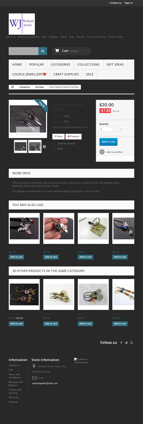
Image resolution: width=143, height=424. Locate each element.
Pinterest (74, 136)
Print (60, 148)
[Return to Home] (12, 87)
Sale (89, 74)
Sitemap (80, 37)
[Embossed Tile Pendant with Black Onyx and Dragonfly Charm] (93, 228)
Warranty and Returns (29, 37)
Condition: (58, 121)
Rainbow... (118, 313)
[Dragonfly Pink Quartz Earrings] (24, 294)
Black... (82, 313)
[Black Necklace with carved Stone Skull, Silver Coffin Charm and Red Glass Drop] (58, 228)
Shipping (53, 37)
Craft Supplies (66, 74)
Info (11, 370)
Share (59, 136)
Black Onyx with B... (20, 247)
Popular (36, 64)
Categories (60, 64)
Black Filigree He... (123, 247)
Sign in (129, 3)
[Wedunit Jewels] (28, 24)
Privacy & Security (96, 37)
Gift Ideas (115, 64)
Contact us (115, 3)
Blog (71, 37)
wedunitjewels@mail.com (45, 383)
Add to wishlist (114, 152)
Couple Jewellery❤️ (29, 74)
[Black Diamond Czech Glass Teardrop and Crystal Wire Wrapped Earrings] (93, 294)
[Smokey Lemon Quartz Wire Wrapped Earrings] (58, 294)
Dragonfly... (15, 313)
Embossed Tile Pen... (90, 247)
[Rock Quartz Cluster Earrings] (20, 146)
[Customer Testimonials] (81, 360)
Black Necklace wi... (54, 247)
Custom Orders (115, 37)
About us (13, 397)
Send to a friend (66, 143)
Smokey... (49, 313)
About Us (11, 37)
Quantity (103, 124)
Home (17, 64)
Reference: (58, 116)
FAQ (44, 37)
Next (44, 146)
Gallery (63, 37)
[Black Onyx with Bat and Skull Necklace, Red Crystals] (24, 228)
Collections (88, 64)
